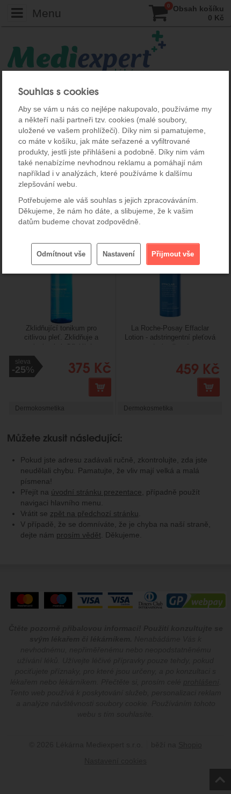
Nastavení (119, 254)
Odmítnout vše (61, 254)
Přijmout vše (172, 254)
